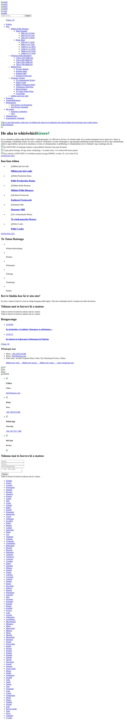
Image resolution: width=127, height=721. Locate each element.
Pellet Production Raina (23, 180)
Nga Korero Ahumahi (19, 107)
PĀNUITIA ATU (8, 234)
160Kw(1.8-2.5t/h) (28, 51)
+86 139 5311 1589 (13, 431)
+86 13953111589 (18, 354)
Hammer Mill (21, 73)
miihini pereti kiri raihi (19, 96)
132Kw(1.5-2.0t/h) (28, 49)
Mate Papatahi (21, 31)
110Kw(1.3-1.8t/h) (28, 47)
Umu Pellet (20, 94)
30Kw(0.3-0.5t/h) (28, 33)
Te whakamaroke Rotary (25, 80)
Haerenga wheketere (19, 111)
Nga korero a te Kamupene (21, 105)
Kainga (9, 24)
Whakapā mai (11, 116)
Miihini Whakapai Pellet (25, 85)
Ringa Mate (20, 40)
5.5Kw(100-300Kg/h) (24, 58)
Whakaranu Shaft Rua (24, 87)
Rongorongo (11, 103)
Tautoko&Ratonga (13, 100)
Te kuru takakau (22, 69)
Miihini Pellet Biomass (20, 29)
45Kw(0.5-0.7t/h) (28, 35)
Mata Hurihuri (21, 89)
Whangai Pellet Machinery (21, 56)
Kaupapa (9, 98)
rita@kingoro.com (19, 356)
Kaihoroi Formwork (24, 76)
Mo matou (10, 109)
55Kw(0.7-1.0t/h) (28, 42)
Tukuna (4, 474)
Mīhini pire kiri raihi (21, 171)
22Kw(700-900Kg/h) (24, 65)
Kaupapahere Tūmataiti (15, 118)
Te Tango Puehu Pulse (24, 91)
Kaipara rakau (21, 71)
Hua (7, 26)
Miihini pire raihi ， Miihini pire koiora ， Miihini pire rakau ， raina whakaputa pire (40, 363)
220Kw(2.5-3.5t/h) (28, 53)
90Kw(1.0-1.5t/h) (28, 44)
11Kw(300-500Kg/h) (24, 60)
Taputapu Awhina (18, 78)
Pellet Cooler (21, 82)
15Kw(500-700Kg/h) (24, 62)
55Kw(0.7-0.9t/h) (28, 38)
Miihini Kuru (16, 67)
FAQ (13, 114)
